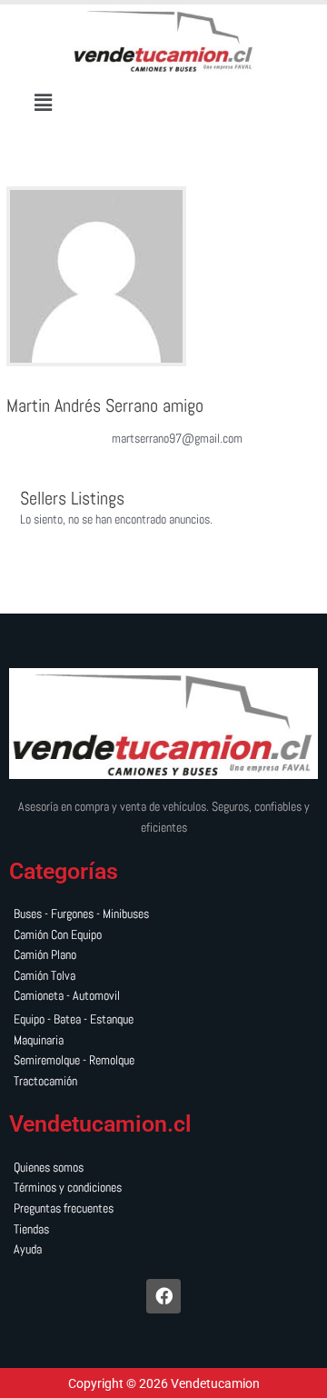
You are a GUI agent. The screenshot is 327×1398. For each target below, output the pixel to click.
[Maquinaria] (163, 1041)
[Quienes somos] (163, 1168)
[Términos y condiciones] (163, 1188)
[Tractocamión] (163, 1082)
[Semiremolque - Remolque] (163, 1061)
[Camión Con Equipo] (163, 935)
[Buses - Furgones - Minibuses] (163, 914)
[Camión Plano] (163, 955)
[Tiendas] (163, 1230)
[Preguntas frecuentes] (163, 1209)
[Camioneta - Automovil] (163, 996)
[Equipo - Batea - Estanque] (163, 1020)
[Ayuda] (163, 1250)
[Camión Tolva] (163, 976)
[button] (43, 102)
